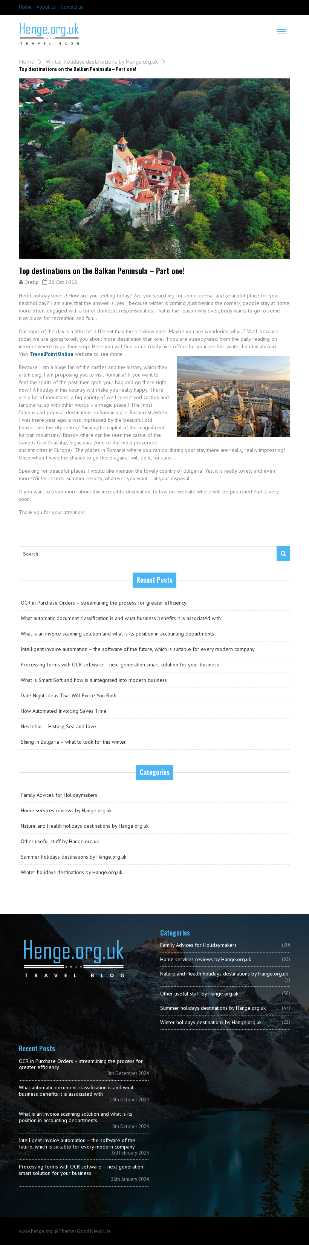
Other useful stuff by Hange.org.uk (60, 841)
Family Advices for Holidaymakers (59, 795)
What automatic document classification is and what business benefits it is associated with (121, 618)
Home (25, 7)
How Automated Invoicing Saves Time (64, 710)
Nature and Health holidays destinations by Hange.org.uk (84, 825)
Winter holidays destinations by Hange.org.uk (102, 61)
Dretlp (31, 282)
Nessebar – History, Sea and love (58, 726)
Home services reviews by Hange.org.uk (66, 810)
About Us (46, 7)
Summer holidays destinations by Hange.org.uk (73, 856)
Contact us (72, 7)
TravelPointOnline (51, 354)
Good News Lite (94, 1231)
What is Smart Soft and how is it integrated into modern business (94, 680)
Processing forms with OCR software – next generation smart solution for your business (120, 664)
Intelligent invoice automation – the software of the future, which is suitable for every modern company (138, 649)
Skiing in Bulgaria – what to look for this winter (73, 741)
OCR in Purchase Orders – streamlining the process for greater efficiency (104, 602)
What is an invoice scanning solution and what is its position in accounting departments (117, 633)
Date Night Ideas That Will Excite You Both (68, 695)
